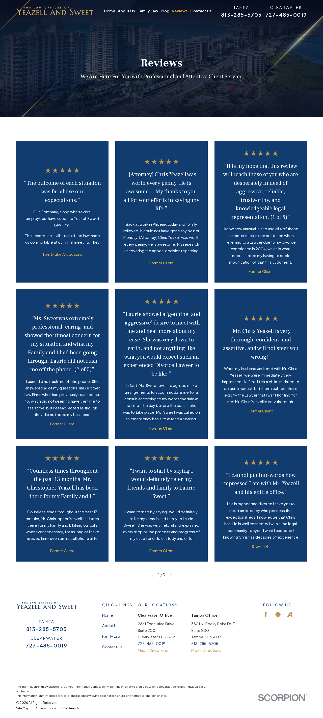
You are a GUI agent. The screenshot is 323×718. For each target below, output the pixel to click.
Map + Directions (153, 650)
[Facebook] (265, 614)
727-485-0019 (286, 14)
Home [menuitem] (109, 10)
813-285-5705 (241, 14)
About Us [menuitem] (126, 10)
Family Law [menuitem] (148, 10)
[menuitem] (23, 708)
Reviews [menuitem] (180, 10)
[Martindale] (278, 614)
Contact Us (112, 646)
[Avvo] (289, 614)
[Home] (54, 11)
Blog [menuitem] (165, 10)
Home (107, 615)
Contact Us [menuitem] (201, 10)
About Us (110, 625)
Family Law (111, 636)
